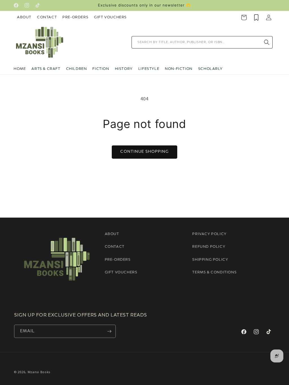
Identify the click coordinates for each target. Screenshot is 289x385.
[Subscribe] (109, 331)
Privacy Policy (209, 234)
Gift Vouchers (110, 17)
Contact (47, 17)
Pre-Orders (75, 17)
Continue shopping (144, 152)
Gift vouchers (121, 272)
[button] (46, 69)
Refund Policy (208, 247)
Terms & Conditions (214, 272)
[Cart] (244, 17)
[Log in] (268, 17)
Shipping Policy (210, 260)
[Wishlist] (256, 17)
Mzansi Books (39, 372)
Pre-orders (118, 260)
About (24, 17)
